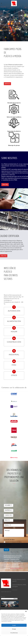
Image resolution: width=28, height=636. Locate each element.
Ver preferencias (14, 632)
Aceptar (14, 625)
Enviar (6, 549)
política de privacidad (16, 568)
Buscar (3, 597)
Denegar (14, 629)
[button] (26, 611)
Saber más (5, 184)
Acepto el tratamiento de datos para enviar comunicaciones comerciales (14, 543)
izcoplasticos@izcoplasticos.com (6, 591)
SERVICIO (7, 83)
